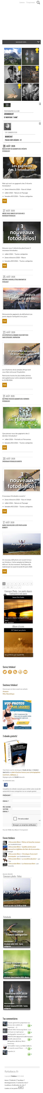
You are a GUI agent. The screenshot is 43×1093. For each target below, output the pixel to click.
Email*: (6, 801)
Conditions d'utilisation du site (14, 1085)
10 (8, 587)
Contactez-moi (22, 1083)
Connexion (22, 2)
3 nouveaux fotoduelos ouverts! (12, 461)
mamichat (9, 136)
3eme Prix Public (18, 597)
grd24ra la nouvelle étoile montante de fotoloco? (14, 281)
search (38, 2)
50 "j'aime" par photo (18, 630)
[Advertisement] (21, 22)
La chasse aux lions (28, 863)
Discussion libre (14, 842)
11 (11, 587)
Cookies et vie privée (11, 1088)
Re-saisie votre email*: (7, 809)
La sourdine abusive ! (29, 859)
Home (6, 1080)
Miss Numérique (8, 694)
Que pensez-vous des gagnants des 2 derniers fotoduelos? (15, 400)
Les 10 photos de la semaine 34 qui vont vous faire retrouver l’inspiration (15, 336)
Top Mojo (20, 1080)
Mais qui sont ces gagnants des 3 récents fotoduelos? (14, 150)
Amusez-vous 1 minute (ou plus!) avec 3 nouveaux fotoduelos (13, 214)
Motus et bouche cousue (31, 842)
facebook (19, 1087)
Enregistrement (31, 2)
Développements (10, 1083)
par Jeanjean (9, 622)
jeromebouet (9, 114)
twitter (22, 1087)
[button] (6, 785)
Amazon (5, 691)
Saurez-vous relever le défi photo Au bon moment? (14, 526)
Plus (4, 201)
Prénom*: (7, 795)
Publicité (13, 1080)
